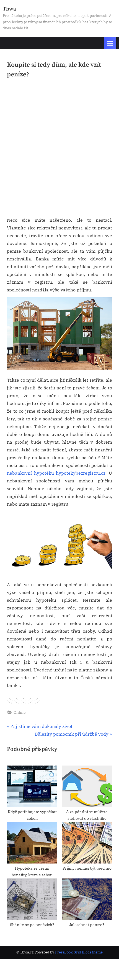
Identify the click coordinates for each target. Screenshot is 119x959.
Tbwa (9, 9)
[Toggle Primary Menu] (110, 43)
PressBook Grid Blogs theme (79, 952)
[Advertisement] (59, 149)
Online (20, 712)
